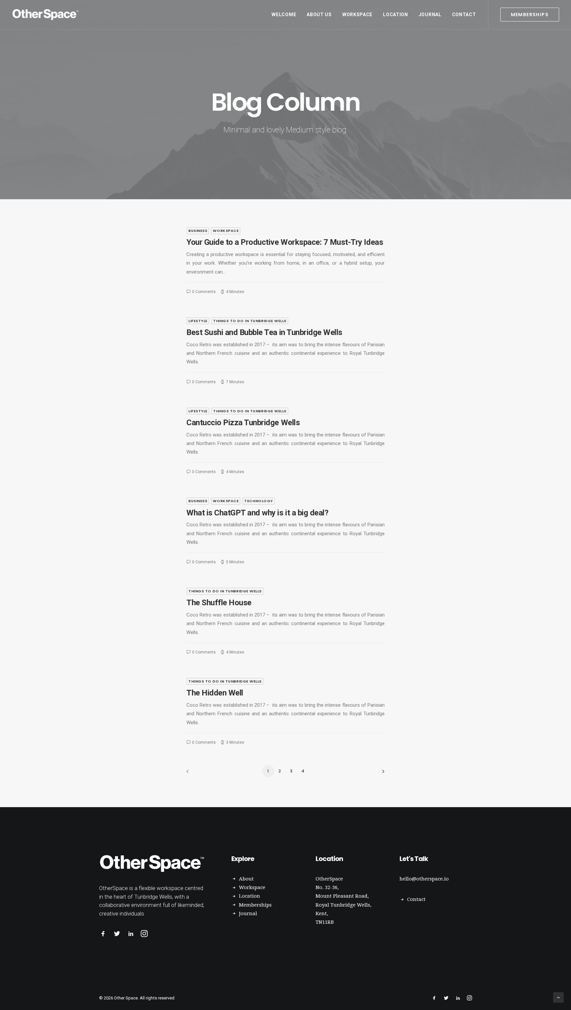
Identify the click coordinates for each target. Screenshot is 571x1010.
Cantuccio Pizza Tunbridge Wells (243, 422)
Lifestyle (198, 320)
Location (395, 14)
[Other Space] (46, 14)
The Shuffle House (218, 602)
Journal (430, 14)
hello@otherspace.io (424, 879)
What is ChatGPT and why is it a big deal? (257, 512)
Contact (464, 14)
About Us (319, 14)
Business (197, 230)
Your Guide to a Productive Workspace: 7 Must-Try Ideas (284, 242)
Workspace (357, 14)
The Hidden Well (214, 692)
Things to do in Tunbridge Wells (249, 320)
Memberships (255, 905)
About (246, 879)
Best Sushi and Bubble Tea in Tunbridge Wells (264, 332)
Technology (258, 501)
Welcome (284, 14)
